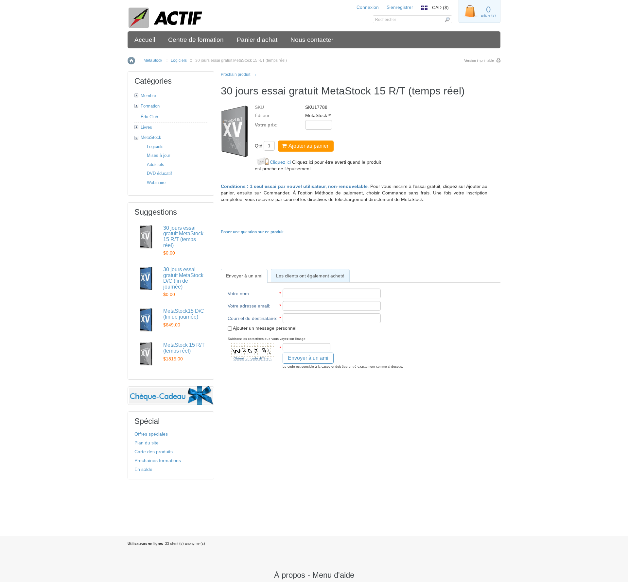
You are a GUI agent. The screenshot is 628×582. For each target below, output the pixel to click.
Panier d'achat (257, 39)
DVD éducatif (159, 173)
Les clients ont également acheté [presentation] (310, 275)
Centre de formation (196, 39)
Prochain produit (239, 74)
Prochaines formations (157, 460)
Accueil (144, 39)
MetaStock (153, 60)
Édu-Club (149, 116)
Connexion (368, 7)
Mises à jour (158, 155)
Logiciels (179, 60)
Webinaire (156, 182)
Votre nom (238, 293)
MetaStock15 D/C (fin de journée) (183, 314)
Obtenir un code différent (252, 358)
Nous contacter (311, 39)
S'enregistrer (400, 7)
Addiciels (155, 164)
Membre (148, 95)
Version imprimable (479, 60)
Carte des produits (153, 451)
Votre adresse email (248, 305)
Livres (146, 127)
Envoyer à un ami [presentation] (244, 275)
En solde (143, 469)
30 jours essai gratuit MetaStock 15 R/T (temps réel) (183, 236)
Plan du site (146, 442)
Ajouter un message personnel (264, 328)
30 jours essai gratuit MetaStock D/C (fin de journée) (183, 278)
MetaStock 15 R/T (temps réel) (184, 348)
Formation (150, 106)
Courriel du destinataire (252, 318)
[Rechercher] (447, 19)
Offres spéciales (151, 434)
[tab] (244, 276)
